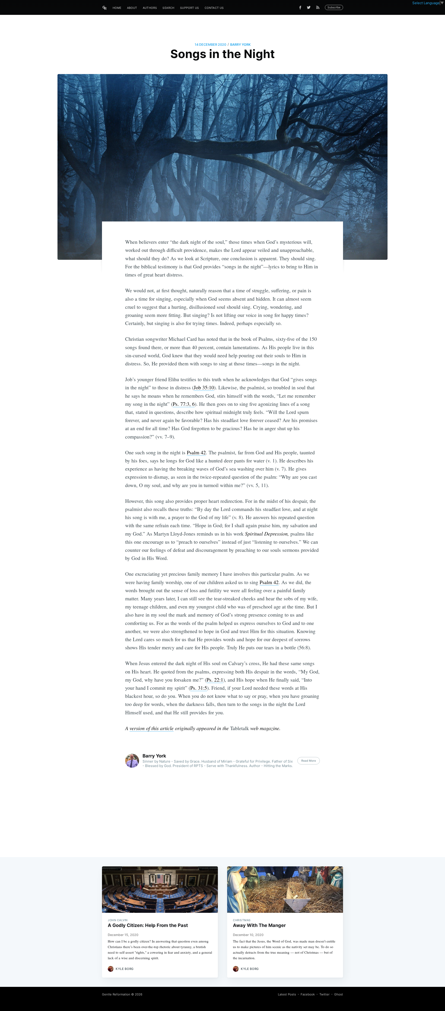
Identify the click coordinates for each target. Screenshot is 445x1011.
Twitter (324, 994)
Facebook (308, 994)
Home (117, 8)
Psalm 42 (196, 452)
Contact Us (214, 8)
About (132, 8)
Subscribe (333, 7)
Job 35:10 (204, 387)
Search (168, 8)
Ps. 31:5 (198, 687)
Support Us (189, 8)
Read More (308, 760)
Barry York (240, 44)
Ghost (338, 994)
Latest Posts (287, 994)
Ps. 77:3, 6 (184, 403)
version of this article (152, 728)
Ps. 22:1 (215, 679)
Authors (150, 8)
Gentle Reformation (116, 994)
